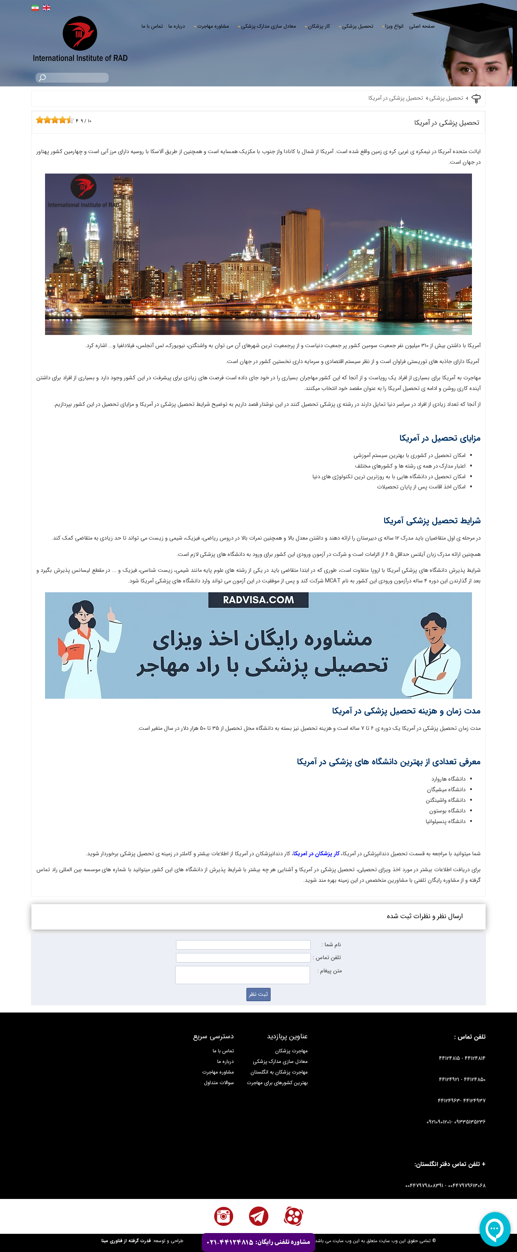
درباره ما (176, 26)
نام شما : (331, 945)
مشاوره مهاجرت (213, 26)
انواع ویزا (394, 26)
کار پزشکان (319, 26)
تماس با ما (152, 26)
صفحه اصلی (422, 26)
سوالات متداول (219, 1083)
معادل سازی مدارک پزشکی (268, 26)
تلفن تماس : (327, 957)
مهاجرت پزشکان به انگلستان (279, 1072)
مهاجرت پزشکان (291, 1051)
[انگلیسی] (46, 7)
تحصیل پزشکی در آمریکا (395, 98)
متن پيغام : (329, 971)
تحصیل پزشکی (357, 26)
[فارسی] (35, 7)
